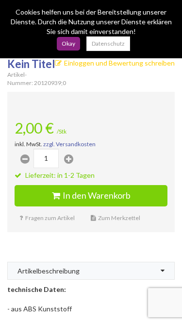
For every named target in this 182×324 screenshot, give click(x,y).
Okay (68, 43)
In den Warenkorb (97, 195)
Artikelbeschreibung (48, 271)
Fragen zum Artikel (50, 218)
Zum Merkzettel (119, 218)
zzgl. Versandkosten (69, 144)
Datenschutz (108, 43)
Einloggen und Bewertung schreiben (119, 63)
